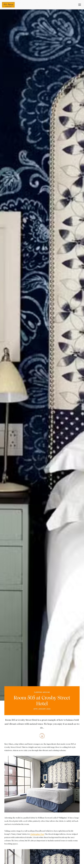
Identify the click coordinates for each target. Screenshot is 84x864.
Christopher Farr (37, 834)
